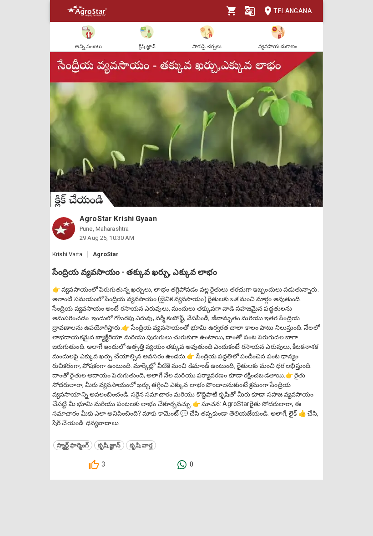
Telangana (292, 11)
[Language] (250, 11)
